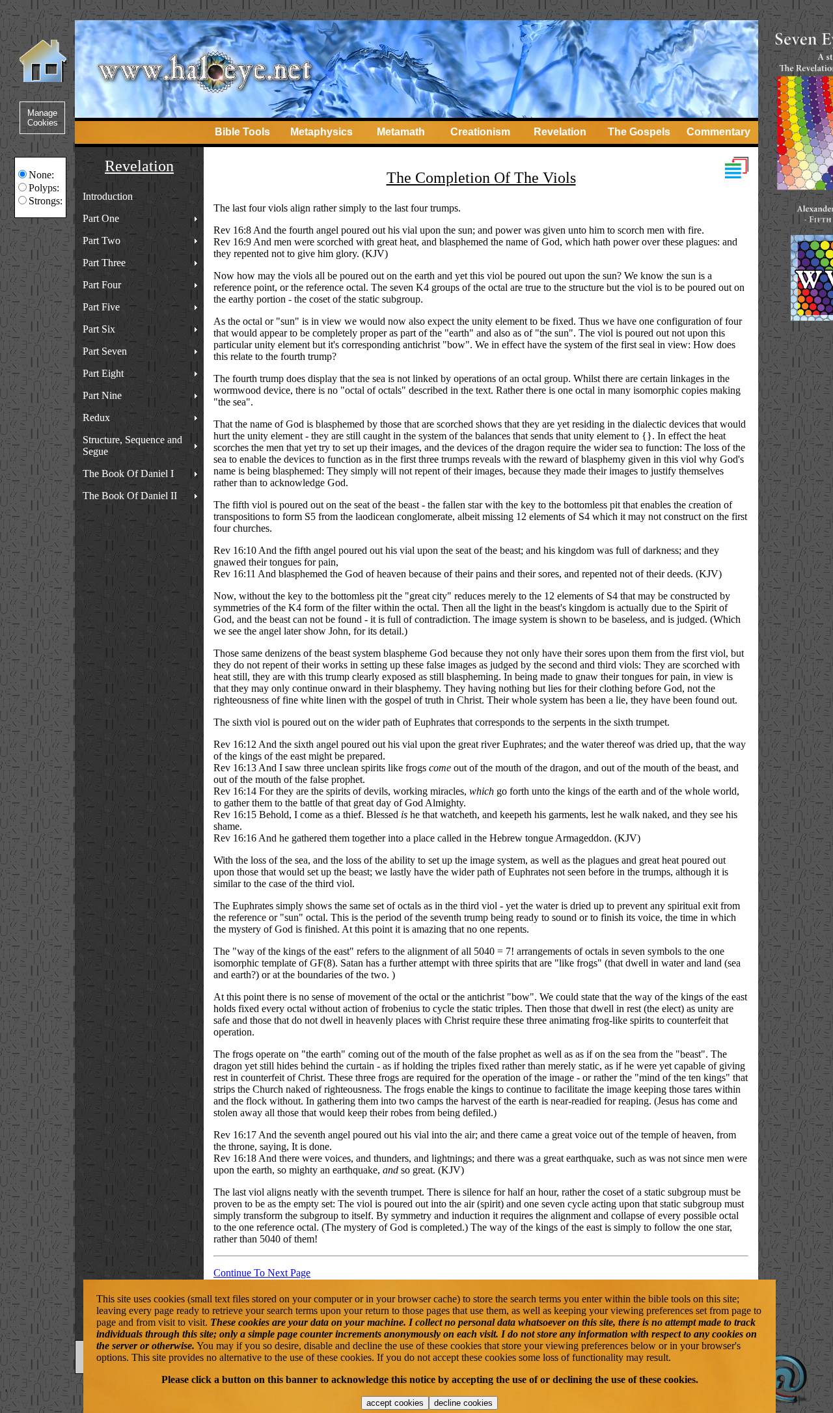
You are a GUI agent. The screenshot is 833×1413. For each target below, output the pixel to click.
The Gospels (639, 131)
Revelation (560, 131)
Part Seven (105, 351)
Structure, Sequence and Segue (132, 445)
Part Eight (103, 373)
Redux (96, 417)
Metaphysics (321, 131)
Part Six (99, 329)
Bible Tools (242, 131)
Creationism (480, 131)
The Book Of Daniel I (128, 473)
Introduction (108, 196)
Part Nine (102, 395)
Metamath (401, 131)
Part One (101, 218)
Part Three (104, 262)
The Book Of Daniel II (130, 495)
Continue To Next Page (261, 1272)
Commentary (718, 131)
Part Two (101, 240)
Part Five (101, 306)
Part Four (102, 284)
